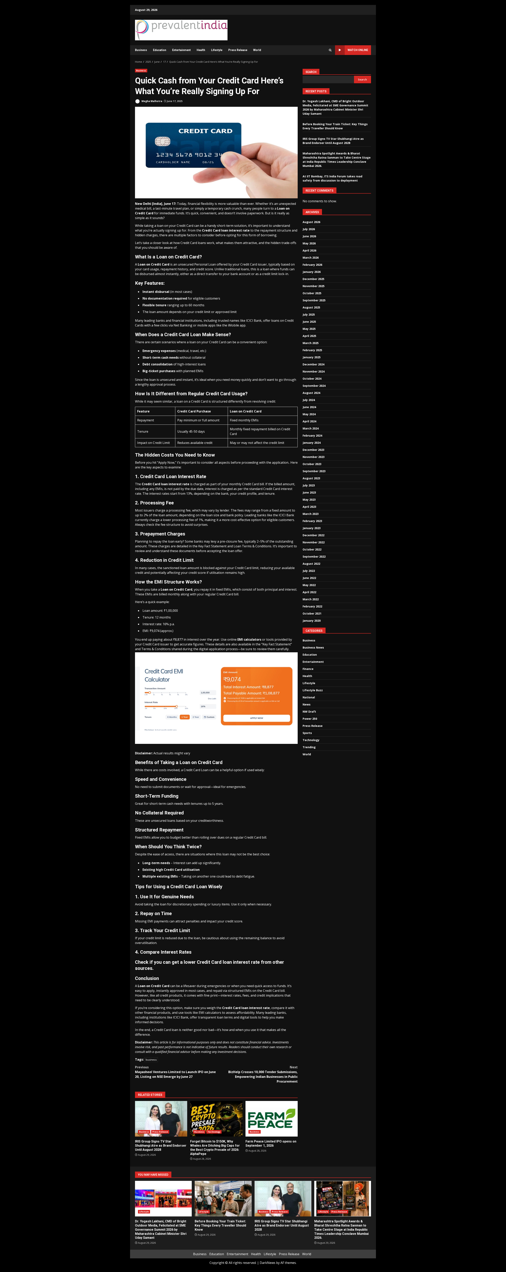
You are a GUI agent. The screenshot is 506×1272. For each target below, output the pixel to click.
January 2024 (312, 442)
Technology (214, 1131)
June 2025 (309, 321)
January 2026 (312, 272)
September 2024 (314, 386)
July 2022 (309, 571)
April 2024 (309, 421)
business (151, 1059)
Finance (308, 669)
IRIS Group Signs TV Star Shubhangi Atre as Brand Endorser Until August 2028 (161, 1119)
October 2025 (312, 293)
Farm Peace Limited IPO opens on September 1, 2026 (271, 1119)
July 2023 (309, 485)
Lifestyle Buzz (313, 690)
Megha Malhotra (151, 101)
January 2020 (312, 620)
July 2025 (309, 314)
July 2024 (309, 400)
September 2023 (314, 471)
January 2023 (312, 528)
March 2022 (311, 599)
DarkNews (267, 1263)
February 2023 (312, 521)
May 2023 (309, 499)
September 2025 (314, 300)
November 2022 (314, 542)
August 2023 (311, 478)
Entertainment (181, 50)
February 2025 (312, 350)
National (309, 697)
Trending (309, 747)
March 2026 (311, 257)
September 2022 (314, 556)
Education (159, 50)
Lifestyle (216, 50)
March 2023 (311, 514)
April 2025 (309, 336)
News (307, 704)
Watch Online (358, 50)
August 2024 (311, 393)
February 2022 (312, 606)
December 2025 (313, 279)
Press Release (237, 50)
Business (141, 50)
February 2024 (312, 435)
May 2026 (309, 243)
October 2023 (312, 464)
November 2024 (314, 371)
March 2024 (311, 428)
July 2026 (309, 229)
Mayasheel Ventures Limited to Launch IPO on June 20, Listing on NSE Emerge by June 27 (175, 1072)
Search (311, 72)
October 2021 (312, 613)
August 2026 (311, 222)
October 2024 (312, 378)
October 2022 (312, 549)
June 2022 (309, 578)
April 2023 (309, 507)
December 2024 (313, 364)
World (257, 50)
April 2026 (309, 250)
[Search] (330, 50)
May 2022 (309, 585)
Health (201, 50)
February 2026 (312, 265)
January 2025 (312, 357)
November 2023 (314, 457)
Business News (313, 647)
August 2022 (311, 564)
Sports (307, 733)
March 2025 (311, 343)
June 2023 (309, 492)
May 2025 (309, 329)
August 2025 (311, 307)
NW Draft (309, 711)
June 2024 (309, 407)
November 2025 (314, 286)
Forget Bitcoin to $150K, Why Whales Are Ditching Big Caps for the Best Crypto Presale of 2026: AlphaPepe (216, 1119)
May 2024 (309, 414)
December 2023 (313, 450)
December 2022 (313, 535)
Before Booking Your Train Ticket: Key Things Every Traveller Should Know (223, 1198)
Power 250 (310, 719)
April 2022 (309, 592)
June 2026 (309, 236)
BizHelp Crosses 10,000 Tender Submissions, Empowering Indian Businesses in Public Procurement (263, 1074)
